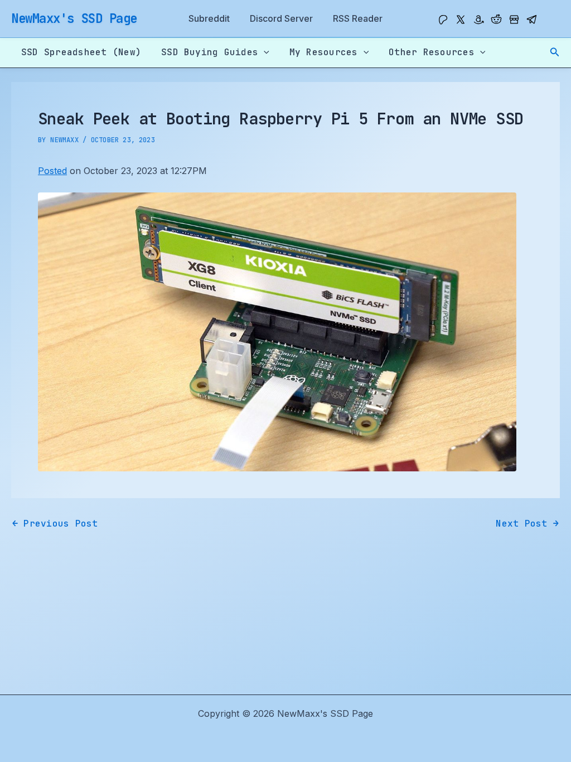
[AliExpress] (514, 19)
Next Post (527, 523)
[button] (555, 52)
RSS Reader (358, 18)
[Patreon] (442, 19)
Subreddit (209, 18)
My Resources (323, 52)
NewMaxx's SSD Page (74, 18)
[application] (263, 52)
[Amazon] (478, 19)
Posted (52, 170)
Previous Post (55, 523)
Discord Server (281, 18)
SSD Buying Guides (209, 52)
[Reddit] (496, 19)
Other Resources (432, 52)
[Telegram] (532, 19)
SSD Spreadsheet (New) (81, 52)
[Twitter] (460, 19)
